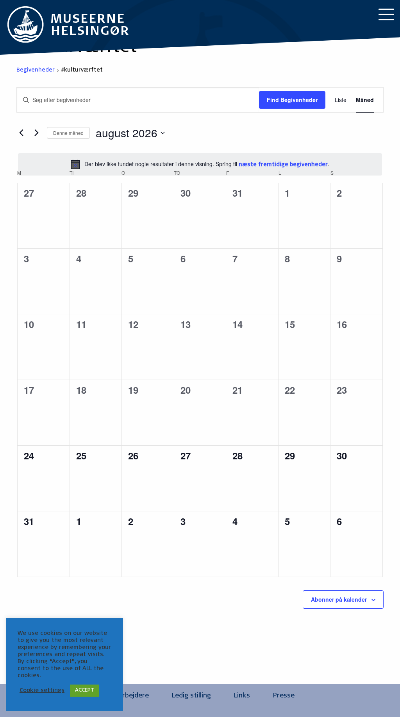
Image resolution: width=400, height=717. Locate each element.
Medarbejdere (127, 696)
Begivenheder (35, 70)
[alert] (200, 164)
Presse (284, 696)
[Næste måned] (36, 133)
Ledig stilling (191, 696)
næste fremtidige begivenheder (283, 165)
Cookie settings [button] (42, 691)
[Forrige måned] (21, 133)
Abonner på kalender (339, 599)
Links (242, 696)
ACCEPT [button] (84, 690)
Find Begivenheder (292, 100)
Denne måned (68, 132)
